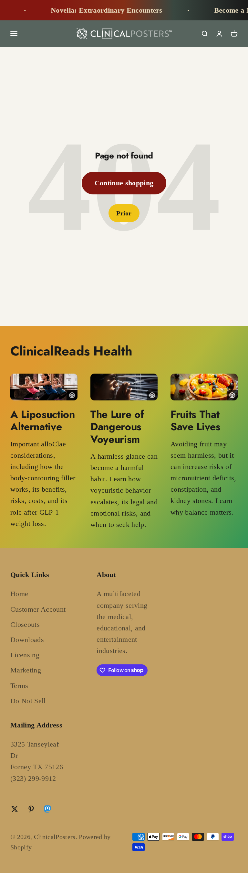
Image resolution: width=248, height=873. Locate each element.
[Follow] (47, 810)
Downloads (27, 640)
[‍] (44, 387)
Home (19, 594)
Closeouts (25, 624)
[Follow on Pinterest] (31, 809)
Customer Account (38, 609)
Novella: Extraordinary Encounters (96, 10)
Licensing (24, 655)
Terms (19, 686)
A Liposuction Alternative (42, 420)
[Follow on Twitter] (14, 809)
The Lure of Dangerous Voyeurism (117, 427)
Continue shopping (124, 183)
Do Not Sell (28, 701)
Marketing (25, 670)
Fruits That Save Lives (195, 420)
